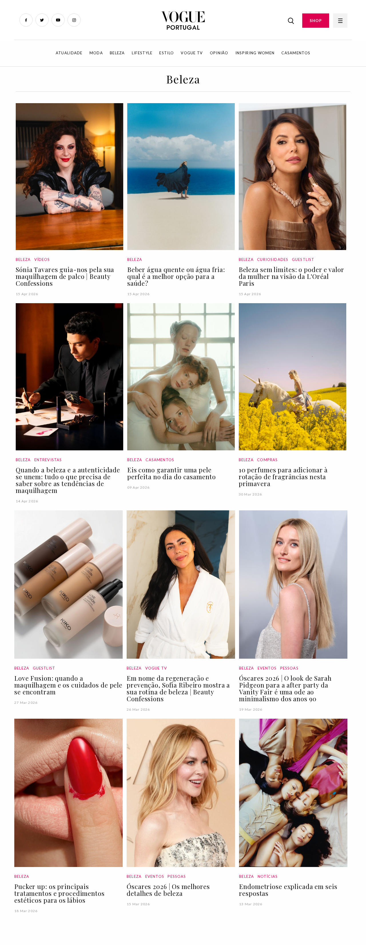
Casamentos (295, 53)
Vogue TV (192, 53)
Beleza (117, 53)
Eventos (267, 668)
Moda (96, 53)
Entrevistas (48, 459)
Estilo (166, 53)
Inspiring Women (255, 53)
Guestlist (303, 259)
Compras (267, 459)
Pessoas (289, 668)
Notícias (268, 876)
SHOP (316, 20)
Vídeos (42, 259)
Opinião (219, 53)
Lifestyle (142, 53)
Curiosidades (272, 259)
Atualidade (69, 53)
